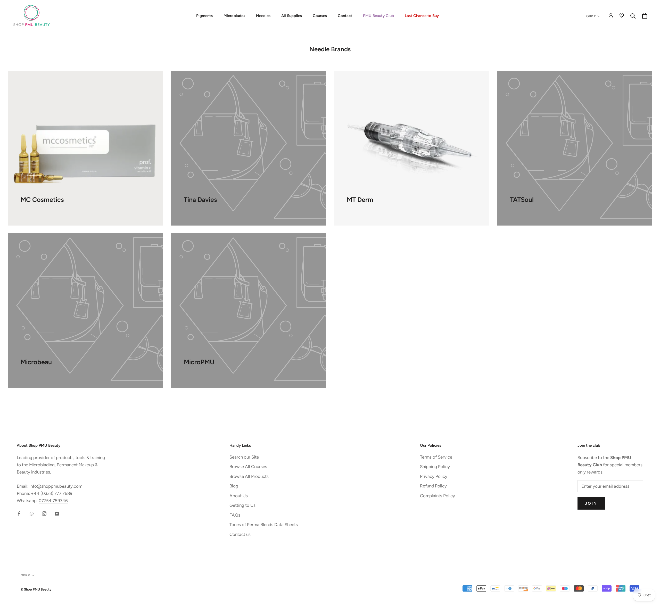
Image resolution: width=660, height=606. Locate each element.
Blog (233, 485)
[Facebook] (19, 513)
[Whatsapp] (31, 513)
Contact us (240, 534)
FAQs (234, 515)
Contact (345, 15)
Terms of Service (436, 457)
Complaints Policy (437, 495)
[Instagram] (44, 513)
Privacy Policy (433, 476)
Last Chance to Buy (422, 15)
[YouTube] (57, 513)
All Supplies (291, 15)
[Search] (633, 15)
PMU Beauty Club (378, 15)
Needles (263, 15)
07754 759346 (53, 500)
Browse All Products (249, 476)
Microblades (234, 15)
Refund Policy (433, 485)
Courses (320, 15)
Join (591, 503)
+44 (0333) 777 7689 (51, 493)
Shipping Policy (435, 466)
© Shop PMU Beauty (36, 589)
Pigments (204, 15)
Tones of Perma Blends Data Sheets (263, 524)
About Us (238, 495)
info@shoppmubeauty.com (55, 486)
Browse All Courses (248, 466)
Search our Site (244, 457)
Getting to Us (242, 505)
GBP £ (591, 16)
